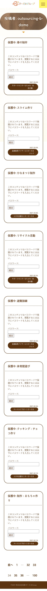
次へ (10, 586)
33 (34, 565)
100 (34, 575)
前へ (10, 565)
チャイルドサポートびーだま (24, 409)
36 (22, 575)
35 (15, 575)
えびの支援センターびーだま (24, 216)
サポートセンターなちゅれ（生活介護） (23, 86)
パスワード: (13, 69)
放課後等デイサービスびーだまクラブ (23, 152)
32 (28, 565)
